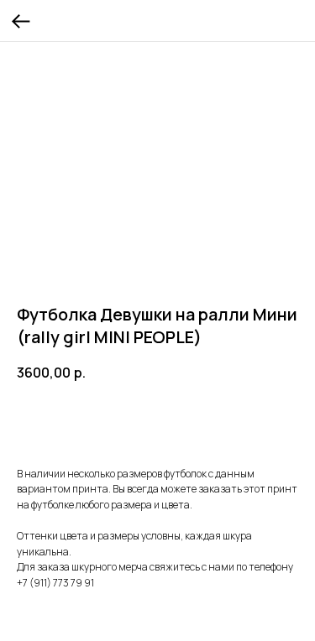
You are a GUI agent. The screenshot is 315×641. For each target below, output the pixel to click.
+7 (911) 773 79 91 (55, 583)
